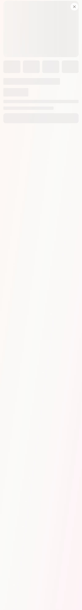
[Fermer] (74, 7)
